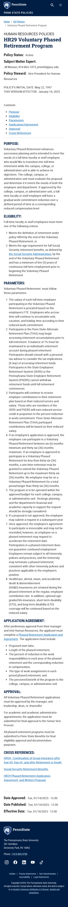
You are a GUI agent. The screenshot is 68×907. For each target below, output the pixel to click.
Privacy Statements (27, 874)
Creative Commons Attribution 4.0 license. (30, 889)
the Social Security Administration (30, 254)
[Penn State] (19, 5)
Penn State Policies (18, 12)
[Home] (34, 831)
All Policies (19, 21)
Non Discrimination (47, 874)
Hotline (12, 874)
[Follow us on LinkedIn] (25, 862)
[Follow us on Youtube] (34, 862)
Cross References (20, 133)
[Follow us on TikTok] (43, 862)
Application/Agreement (23, 124)
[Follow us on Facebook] (16, 862)
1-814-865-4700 (19, 854)
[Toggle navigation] (60, 5)
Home (7, 21)
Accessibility (24, 877)
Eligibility (14, 116)
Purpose (14, 112)
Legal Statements (41, 877)
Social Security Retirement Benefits (26, 769)
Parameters (16, 120)
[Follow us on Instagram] (8, 862)
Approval (14, 129)
